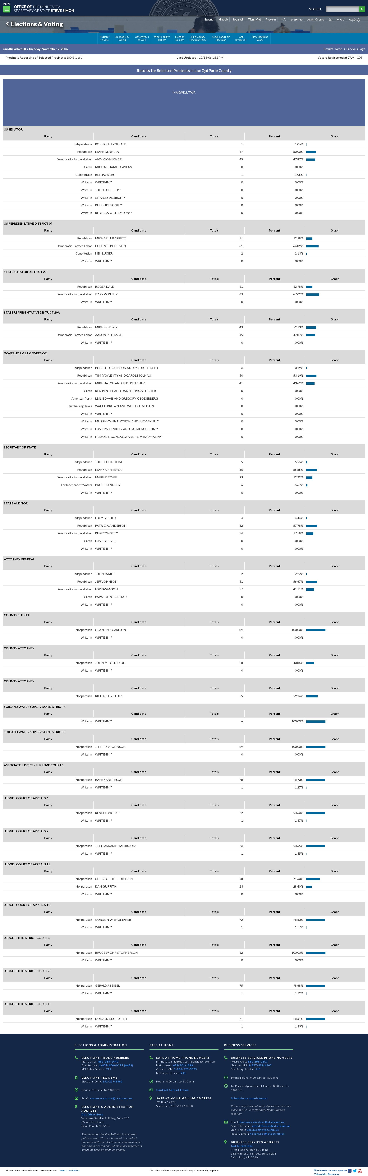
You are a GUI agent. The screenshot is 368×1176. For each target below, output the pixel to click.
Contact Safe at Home (172, 1089)
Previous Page (355, 49)
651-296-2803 (258, 1061)
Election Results (179, 38)
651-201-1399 (183, 1065)
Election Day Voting (122, 38)
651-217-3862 (112, 1081)
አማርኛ (340, 19)
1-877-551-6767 (260, 1065)
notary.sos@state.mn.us (267, 1133)
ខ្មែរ (330, 19)
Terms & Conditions (69, 1170)
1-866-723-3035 (185, 1069)
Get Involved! (240, 38)
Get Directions (92, 1114)
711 (108, 1069)
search (315, 9)
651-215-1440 (108, 1061)
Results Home (333, 49)
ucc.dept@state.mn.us (262, 1129)
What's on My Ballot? (162, 38)
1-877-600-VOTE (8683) (116, 1065)
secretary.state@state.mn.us (110, 1098)
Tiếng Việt (254, 19)
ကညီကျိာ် (355, 19)
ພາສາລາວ (297, 19)
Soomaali (237, 19)
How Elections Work (260, 38)
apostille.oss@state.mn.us (271, 1126)
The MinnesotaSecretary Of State (44, 8)
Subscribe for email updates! (331, 1170)
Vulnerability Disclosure (326, 1174)
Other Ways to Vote (142, 38)
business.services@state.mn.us (261, 1122)
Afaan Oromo (315, 19)
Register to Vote (105, 38)
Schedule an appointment (249, 1098)
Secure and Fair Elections (221, 38)
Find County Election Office (198, 38)
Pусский (271, 19)
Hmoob (223, 19)
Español (209, 19)
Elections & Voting (37, 24)
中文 (283, 19)
